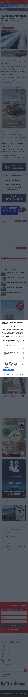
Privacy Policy (21, 374)
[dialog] (14, 348)
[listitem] (14, 345)
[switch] (23, 348)
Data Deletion (6, 374)
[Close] (25, 322)
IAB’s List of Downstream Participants (15, 341)
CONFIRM (8, 369)
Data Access (14, 374)
